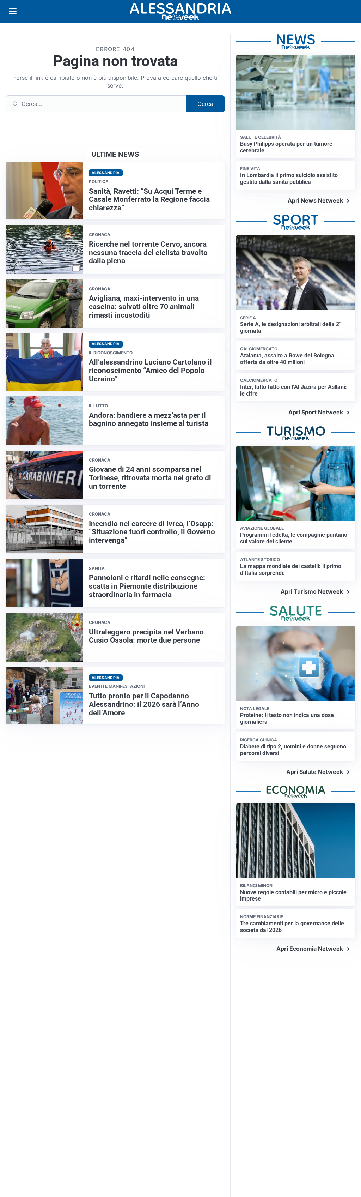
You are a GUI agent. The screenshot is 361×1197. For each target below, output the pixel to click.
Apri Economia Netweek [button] (309, 948)
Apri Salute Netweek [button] (314, 771)
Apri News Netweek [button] (315, 200)
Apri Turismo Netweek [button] (312, 591)
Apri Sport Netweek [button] (315, 412)
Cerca (205, 103)
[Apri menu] (12, 11)
